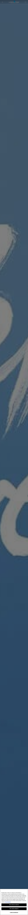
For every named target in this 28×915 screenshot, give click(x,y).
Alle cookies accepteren (14, 904)
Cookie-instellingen (14, 912)
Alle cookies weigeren (14, 908)
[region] (14, 902)
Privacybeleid (8, 902)
